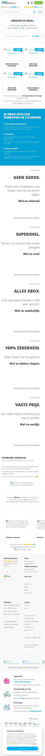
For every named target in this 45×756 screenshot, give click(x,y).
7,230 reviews (17, 547)
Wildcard (27, 624)
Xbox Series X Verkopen (12, 614)
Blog (25, 587)
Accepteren (22, 748)
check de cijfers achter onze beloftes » (27, 218)
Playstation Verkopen (11, 624)
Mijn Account (28, 630)
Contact (27, 605)
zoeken (36, 36)
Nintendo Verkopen (10, 621)
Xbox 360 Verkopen (10, 608)
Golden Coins (29, 627)
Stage (26, 590)
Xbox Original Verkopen (12, 605)
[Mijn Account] (28, 3)
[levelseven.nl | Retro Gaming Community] (7, 574)
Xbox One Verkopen (10, 611)
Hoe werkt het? (29, 616)
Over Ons (27, 584)
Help (26, 608)
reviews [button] (38, 7)
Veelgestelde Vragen (31, 621)
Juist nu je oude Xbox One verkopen (31, 646)
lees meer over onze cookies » (30, 751)
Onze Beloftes (29, 618)
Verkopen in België (31, 637)
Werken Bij (28, 593)
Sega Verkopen (9, 627)
